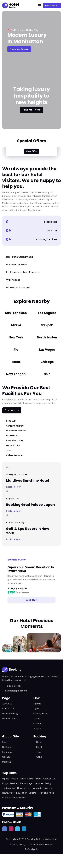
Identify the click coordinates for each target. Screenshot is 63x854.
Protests (48, 788)
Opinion (6, 797)
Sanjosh (47, 325)
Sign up (37, 703)
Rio (15, 350)
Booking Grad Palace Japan (30, 504)
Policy (48, 783)
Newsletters (23, 788)
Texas (16, 362)
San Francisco (16, 313)
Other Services (15, 455)
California (7, 747)
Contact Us (12, 410)
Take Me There (31, 109)
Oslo (47, 374)
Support (37, 728)
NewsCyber (8, 792)
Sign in (36, 708)
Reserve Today (19, 49)
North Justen (47, 337)
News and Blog (10, 713)
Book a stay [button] (51, 5)
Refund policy (32, 849)
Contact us (8, 708)
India (4, 741)
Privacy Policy (40, 713)
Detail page (26, 783)
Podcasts (37, 788)
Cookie (37, 723)
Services (14, 783)
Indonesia (7, 752)
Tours (22, 778)
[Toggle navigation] (39, 5)
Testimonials (9, 788)
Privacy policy (17, 844)
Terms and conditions (41, 844)
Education (21, 792)
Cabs (39, 756)
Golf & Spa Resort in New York (27, 530)
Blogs (5, 783)
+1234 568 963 (13, 686)
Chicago (47, 362)
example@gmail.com (16, 690)
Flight (39, 747)
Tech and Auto (46, 792)
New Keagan (16, 374)
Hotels (14, 778)
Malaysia (6, 761)
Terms (36, 718)
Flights (5, 778)
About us (7, 703)
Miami (16, 325)
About (38, 778)
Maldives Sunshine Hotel (27, 480)
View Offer (31, 151)
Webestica (51, 839)
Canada (6, 756)
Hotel (39, 741)
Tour (38, 752)
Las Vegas (47, 350)
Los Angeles (47, 313)
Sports (32, 792)
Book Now (32, 599)
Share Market (19, 797)
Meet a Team (9, 718)
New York (16, 337)
